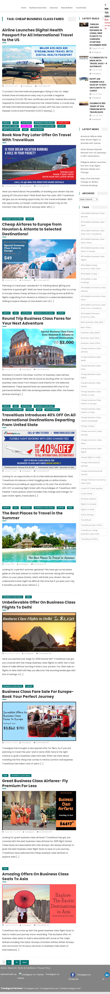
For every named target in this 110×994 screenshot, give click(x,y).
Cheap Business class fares (91, 367)
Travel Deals (81, 7)
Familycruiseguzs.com (70, 988)
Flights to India (87, 509)
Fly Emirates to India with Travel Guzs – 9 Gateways (98, 62)
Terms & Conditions (27, 968)
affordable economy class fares (93, 298)
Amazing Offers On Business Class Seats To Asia (35, 877)
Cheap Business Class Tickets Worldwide (91, 419)
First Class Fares (11, 129)
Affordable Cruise (89, 273)
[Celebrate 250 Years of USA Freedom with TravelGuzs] (83, 103)
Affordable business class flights (92, 258)
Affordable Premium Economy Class (90, 315)
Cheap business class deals (91, 359)
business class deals (90, 332)
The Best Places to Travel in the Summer (32, 516)
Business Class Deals (37, 7)
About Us (12, 968)
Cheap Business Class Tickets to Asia (91, 393)
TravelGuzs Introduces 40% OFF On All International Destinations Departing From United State (39, 420)
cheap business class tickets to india (91, 411)
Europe (61, 126)
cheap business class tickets (91, 385)
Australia (26, 123)
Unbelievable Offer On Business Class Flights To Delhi (38, 605)
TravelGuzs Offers (89, 539)
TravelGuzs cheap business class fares (90, 532)
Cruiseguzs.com (31, 988)
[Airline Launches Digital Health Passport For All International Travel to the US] (39, 64)
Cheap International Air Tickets (91, 473)
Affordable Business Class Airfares (93, 215)
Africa (6, 123)
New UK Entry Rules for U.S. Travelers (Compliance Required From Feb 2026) (93, 182)
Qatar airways (87, 514)
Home (23, 7)
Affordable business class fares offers (92, 241)
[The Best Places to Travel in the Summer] (39, 542)
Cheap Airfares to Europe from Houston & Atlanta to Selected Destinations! (32, 229)
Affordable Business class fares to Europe (92, 250)
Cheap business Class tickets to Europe (91, 402)
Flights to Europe (88, 504)
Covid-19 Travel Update (92, 488)
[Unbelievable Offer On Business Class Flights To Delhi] (39, 632)
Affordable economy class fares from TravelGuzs (93, 307)
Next (25, 962)
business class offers (90, 343)
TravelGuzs (86, 520)
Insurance (54, 7)
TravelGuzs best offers (91, 525)
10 (17, 962)
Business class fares (90, 338)
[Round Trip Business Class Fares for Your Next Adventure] (39, 348)
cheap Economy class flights (91, 450)
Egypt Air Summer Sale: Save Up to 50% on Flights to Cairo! (98, 84)
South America (52, 410)
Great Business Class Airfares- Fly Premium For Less (35, 783)
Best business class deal (92, 322)
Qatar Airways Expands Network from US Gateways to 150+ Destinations (93, 139)
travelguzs (27, 86)
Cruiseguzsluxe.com (49, 988)
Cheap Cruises (87, 426)
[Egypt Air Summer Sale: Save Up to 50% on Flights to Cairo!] (83, 79)
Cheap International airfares (90, 464)
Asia (15, 123)
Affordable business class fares (92, 224)
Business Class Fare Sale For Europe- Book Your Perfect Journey (38, 694)
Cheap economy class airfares (91, 433)
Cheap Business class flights (91, 376)
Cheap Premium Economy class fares (93, 481)
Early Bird (26, 126)
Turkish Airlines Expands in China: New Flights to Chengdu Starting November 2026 (98, 34)
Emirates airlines (88, 499)
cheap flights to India (91, 457)
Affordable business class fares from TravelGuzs (92, 232)
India (25, 129)
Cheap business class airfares (91, 350)
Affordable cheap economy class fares (90, 267)
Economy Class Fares (44, 126)
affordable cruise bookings (89, 281)
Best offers (86, 327)
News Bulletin (67, 7)
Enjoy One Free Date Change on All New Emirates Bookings (90, 169)
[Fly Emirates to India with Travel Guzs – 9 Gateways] (83, 58)
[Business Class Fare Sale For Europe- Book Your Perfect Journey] (39, 721)
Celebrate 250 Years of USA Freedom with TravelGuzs (97, 108)
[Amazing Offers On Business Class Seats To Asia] (39, 903)
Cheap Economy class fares (91, 442)
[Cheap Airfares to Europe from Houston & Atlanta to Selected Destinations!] (39, 258)
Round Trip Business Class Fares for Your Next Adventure (36, 321)
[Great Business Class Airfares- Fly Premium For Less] (39, 810)
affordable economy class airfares (93, 289)
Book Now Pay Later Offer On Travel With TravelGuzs (36, 137)
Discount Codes (10, 126)
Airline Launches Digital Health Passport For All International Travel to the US (37, 35)
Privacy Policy (43, 968)
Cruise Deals (63, 123)
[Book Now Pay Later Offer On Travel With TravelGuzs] (39, 164)
